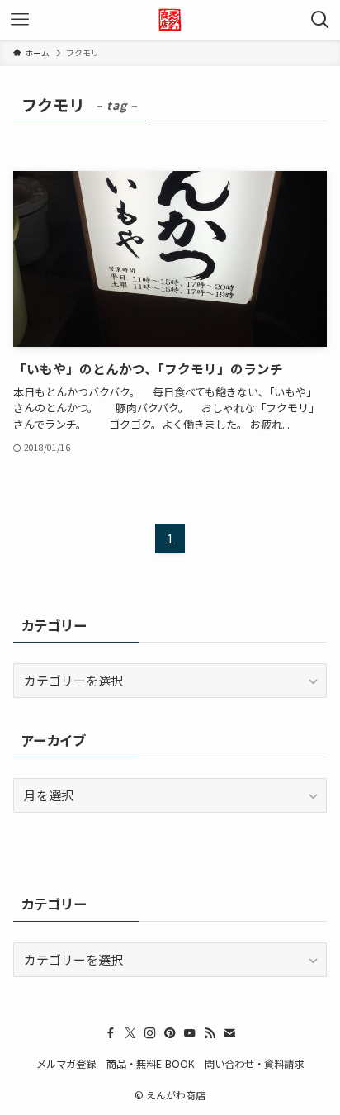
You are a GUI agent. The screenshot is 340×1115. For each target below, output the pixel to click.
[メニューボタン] (20, 20)
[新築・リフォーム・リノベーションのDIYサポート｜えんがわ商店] (170, 20)
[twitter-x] (130, 1033)
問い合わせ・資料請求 (254, 1063)
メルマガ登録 (66, 1063)
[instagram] (150, 1033)
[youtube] (189, 1033)
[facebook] (110, 1033)
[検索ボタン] (320, 20)
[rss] (209, 1033)
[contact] (229, 1033)
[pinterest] (170, 1033)
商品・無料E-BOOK (150, 1063)
